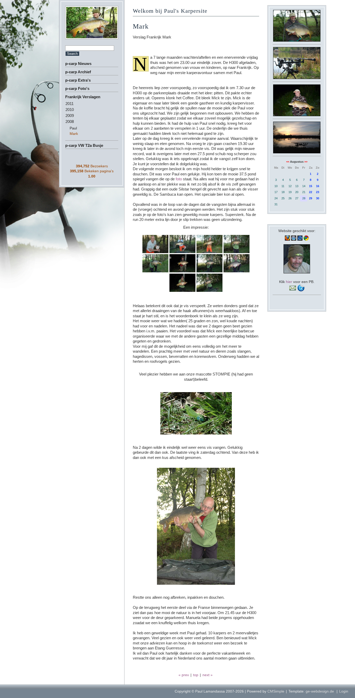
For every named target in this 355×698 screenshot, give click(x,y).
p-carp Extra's (78, 80)
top (195, 675)
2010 (69, 109)
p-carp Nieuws (78, 63)
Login (343, 691)
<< (287, 161)
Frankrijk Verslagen (82, 97)
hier (289, 282)
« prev (184, 675)
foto (179, 179)
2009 (69, 115)
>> (305, 161)
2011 (69, 103)
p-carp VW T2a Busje (84, 145)
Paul (73, 128)
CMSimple (275, 691)
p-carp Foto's (77, 88)
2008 (69, 121)
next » (207, 675)
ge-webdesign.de (320, 691)
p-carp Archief (78, 72)
